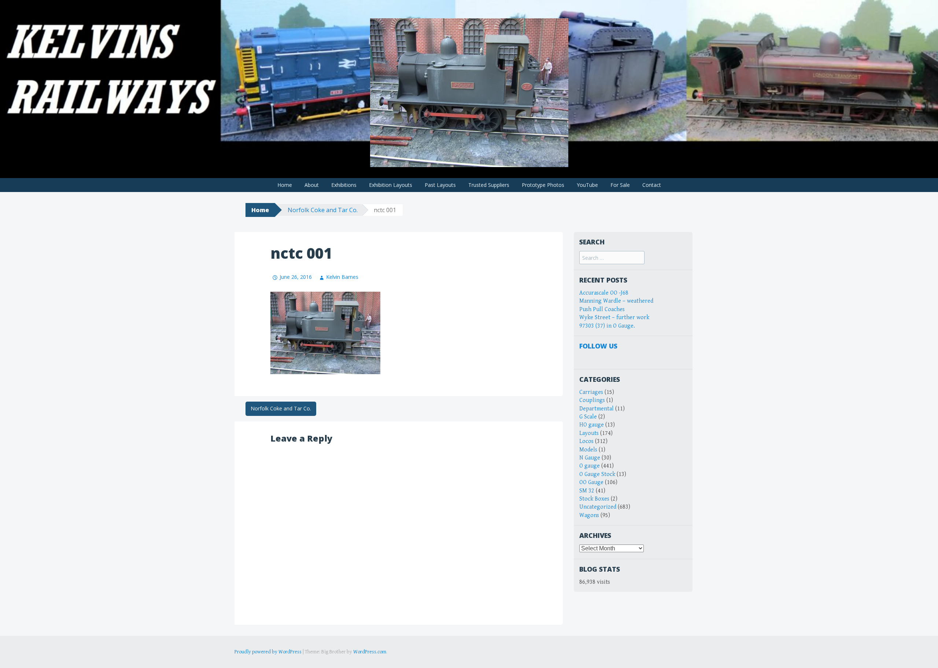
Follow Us (598, 346)
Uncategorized (597, 506)
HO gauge (591, 424)
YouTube (587, 184)
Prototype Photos (543, 184)
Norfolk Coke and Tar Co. (323, 210)
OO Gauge (591, 482)
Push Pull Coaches (602, 309)
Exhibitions (344, 184)
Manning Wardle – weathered (616, 301)
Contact (651, 184)
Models (588, 449)
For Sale (620, 184)
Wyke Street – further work (614, 317)
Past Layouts (440, 184)
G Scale (588, 416)
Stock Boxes (594, 498)
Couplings (592, 400)
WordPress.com (369, 652)
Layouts (589, 433)
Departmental (596, 408)
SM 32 (586, 490)
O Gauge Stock (597, 474)
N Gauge (589, 457)
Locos (586, 441)
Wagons (589, 515)
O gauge (589, 465)
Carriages (591, 392)
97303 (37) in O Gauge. (607, 325)
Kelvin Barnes (342, 276)
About (311, 184)
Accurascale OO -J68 (603, 292)
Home (284, 184)
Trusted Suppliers (488, 184)
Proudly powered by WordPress (268, 652)
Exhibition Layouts (390, 184)
